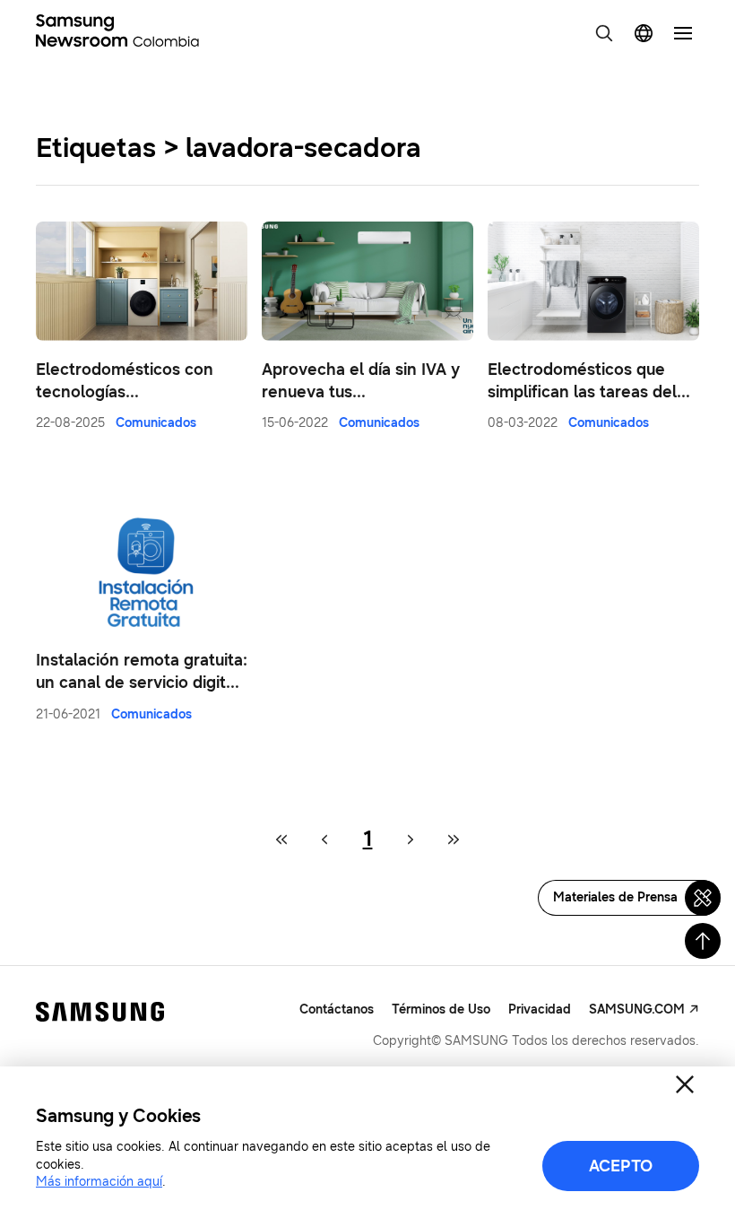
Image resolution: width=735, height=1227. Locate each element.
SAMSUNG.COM (637, 1009)
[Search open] (604, 33)
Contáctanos (336, 1009)
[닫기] (684, 1084)
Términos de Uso (441, 1009)
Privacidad (539, 1009)
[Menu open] (683, 33)
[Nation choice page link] (643, 33)
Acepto (621, 1166)
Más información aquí (99, 1181)
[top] (703, 941)
